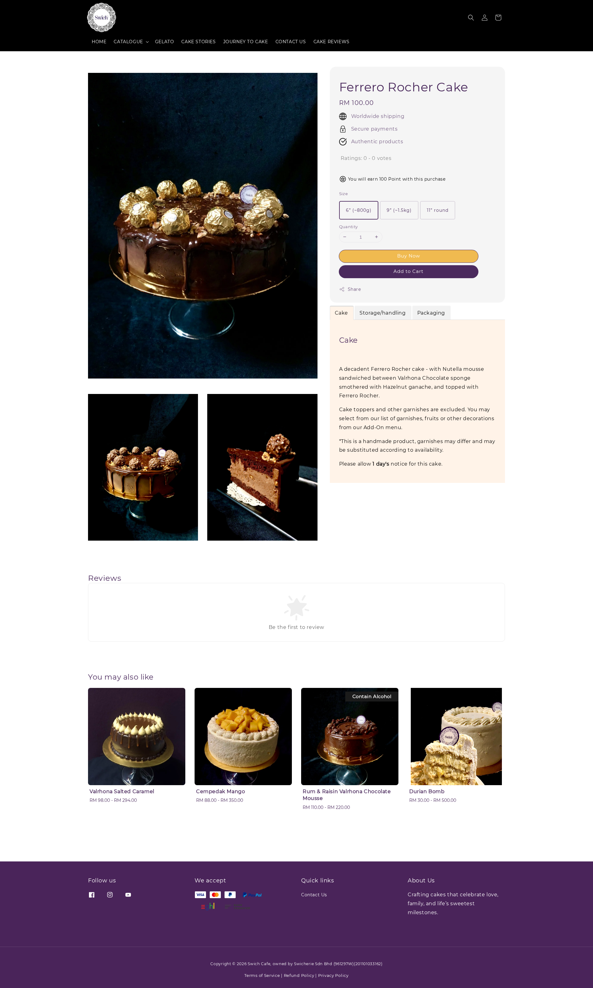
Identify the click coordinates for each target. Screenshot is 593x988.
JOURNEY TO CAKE (245, 41)
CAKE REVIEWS (331, 41)
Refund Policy (299, 975)
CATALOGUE (128, 41)
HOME (99, 41)
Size (343, 193)
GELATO (164, 41)
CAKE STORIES (198, 41)
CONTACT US (290, 41)
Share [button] (354, 289)
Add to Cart (408, 271)
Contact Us (314, 895)
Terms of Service (262, 975)
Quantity (348, 226)
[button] (471, 17)
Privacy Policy (333, 975)
